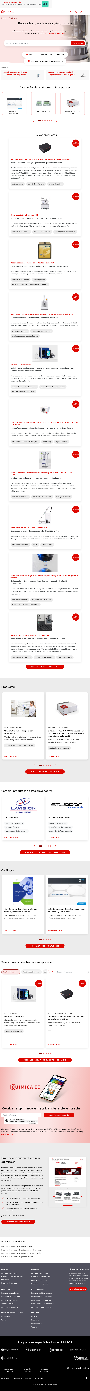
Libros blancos (36, 1323)
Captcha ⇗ (33, 1123)
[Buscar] (71, 12)
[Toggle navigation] (87, 12)
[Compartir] (75, 12)
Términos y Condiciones (22, 1378)
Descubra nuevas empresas (41, 1277)
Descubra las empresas (39, 1273)
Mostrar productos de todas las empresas (45, 852)
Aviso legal (5, 1378)
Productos (35, 1320)
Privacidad (39, 1378)
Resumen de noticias (9, 1283)
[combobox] (72, 972)
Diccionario (5, 1316)
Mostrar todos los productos (45, 771)
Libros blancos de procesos (41, 1300)
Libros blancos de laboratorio (42, 1296)
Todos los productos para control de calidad (45, 1060)
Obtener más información (18, 1222)
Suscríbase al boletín (59, 1115)
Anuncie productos (8, 1304)
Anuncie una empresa (39, 1280)
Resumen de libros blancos (41, 1307)
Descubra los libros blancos (41, 1293)
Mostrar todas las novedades (45, 667)
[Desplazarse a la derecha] (52, 971)
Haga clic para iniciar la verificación (23, 1121)
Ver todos (6, 1134)
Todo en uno (35, 1327)
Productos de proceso (9, 1300)
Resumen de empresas (39, 1284)
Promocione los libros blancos (42, 1304)
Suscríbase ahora (78, 1289)
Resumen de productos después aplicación (17, 1257)
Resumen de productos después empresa (16, 1246)
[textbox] (72, 972)
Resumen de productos (9, 1307)
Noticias (34, 1316)
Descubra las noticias (9, 1273)
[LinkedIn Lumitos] (87, 1378)
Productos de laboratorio (10, 1296)
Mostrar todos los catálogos (45, 946)
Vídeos (3, 1320)
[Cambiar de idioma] (80, 12)
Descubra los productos (10, 1293)
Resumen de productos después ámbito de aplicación (21, 1253)
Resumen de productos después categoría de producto (21, 1250)
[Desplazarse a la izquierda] (49, 971)
